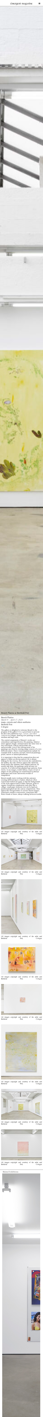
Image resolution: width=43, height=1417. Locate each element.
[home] (21, 3)
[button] (39, 3)
